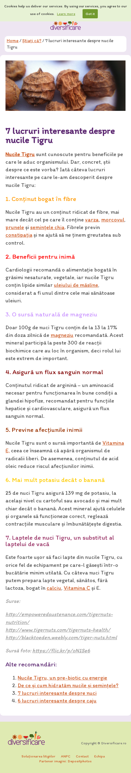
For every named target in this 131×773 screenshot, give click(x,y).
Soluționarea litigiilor (38, 756)
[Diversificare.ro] (65, 24)
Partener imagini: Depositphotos (65, 761)
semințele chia (47, 227)
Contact (82, 756)
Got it (90, 14)
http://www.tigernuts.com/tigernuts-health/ (57, 629)
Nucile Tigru (20, 154)
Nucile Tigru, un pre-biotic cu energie (62, 677)
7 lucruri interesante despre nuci (57, 693)
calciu (54, 588)
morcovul (112, 219)
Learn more (66, 14)
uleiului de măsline (76, 285)
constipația (18, 235)
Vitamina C (77, 588)
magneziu (62, 335)
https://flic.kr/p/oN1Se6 (61, 650)
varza (92, 219)
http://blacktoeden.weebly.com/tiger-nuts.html (61, 637)
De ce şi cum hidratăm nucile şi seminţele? (68, 685)
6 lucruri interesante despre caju (57, 700)
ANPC (65, 756)
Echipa (99, 756)
